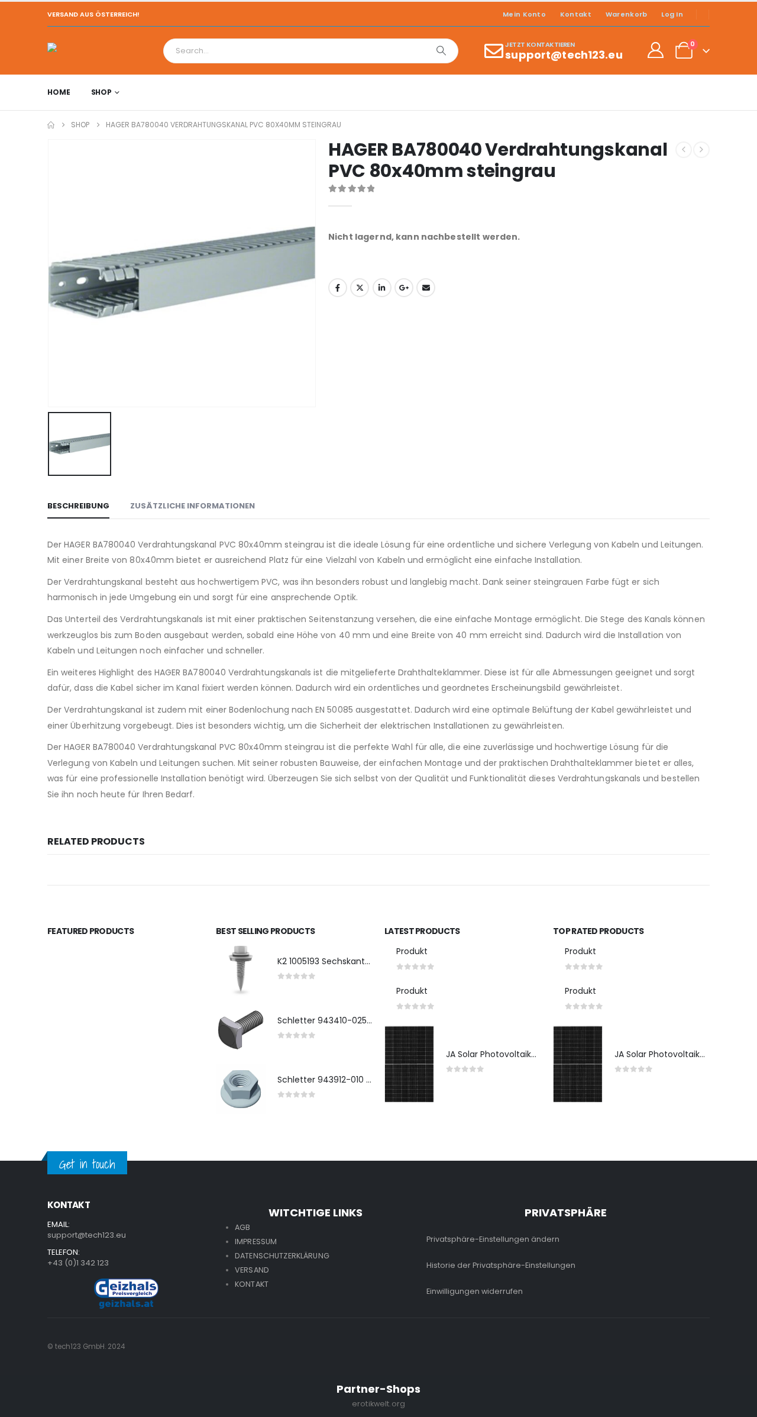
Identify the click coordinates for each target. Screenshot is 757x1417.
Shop (101, 92)
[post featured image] (241, 971)
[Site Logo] (80, 51)
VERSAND (252, 1270)
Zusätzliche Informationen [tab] (192, 505)
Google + (403, 287)
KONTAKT (251, 1284)
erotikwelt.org (378, 1404)
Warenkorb (626, 14)
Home (58, 92)
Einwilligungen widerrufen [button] (474, 1291)
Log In (672, 14)
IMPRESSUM (256, 1241)
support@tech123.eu (86, 1235)
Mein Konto (524, 14)
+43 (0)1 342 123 (78, 1262)
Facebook (337, 287)
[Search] (441, 51)
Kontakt (575, 14)
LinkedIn (382, 287)
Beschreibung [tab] (78, 505)
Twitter (359, 287)
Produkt (412, 951)
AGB (242, 1227)
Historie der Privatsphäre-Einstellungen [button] (500, 1265)
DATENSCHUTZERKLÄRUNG (282, 1256)
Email (425, 287)
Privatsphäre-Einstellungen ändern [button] (492, 1239)
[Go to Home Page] (50, 125)
